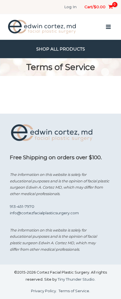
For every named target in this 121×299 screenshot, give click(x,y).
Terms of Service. (74, 291)
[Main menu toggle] (108, 26)
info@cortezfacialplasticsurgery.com (44, 213)
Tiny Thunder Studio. (76, 279)
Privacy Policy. (44, 291)
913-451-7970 (22, 206)
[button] (60, 49)
